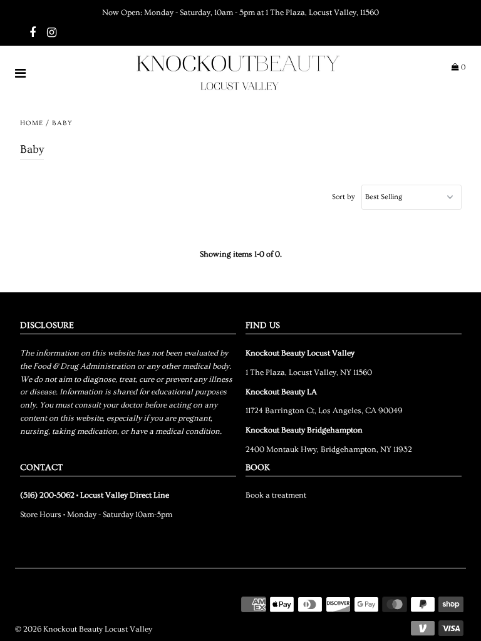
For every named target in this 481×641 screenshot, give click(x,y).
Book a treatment (276, 495)
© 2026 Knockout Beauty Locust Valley (83, 629)
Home (31, 123)
